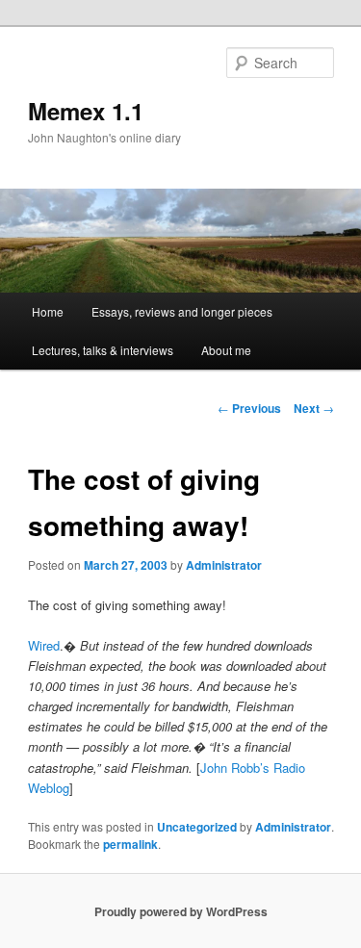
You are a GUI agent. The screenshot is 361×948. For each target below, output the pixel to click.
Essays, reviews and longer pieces (181, 311)
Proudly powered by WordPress (181, 911)
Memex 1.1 (85, 110)
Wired (44, 645)
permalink (130, 844)
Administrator (224, 565)
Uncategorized (197, 826)
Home (48, 311)
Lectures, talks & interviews (102, 350)
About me (226, 350)
